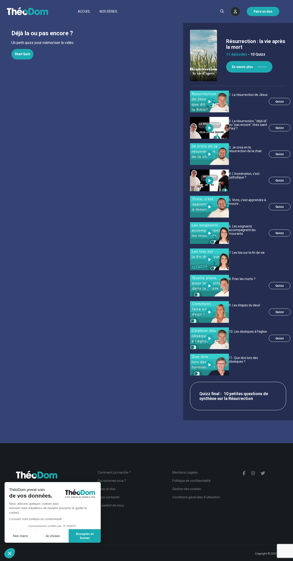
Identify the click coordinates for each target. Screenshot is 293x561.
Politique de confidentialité (191, 481)
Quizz (279, 101)
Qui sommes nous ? (112, 481)
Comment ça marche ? (114, 472)
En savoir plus (242, 67)
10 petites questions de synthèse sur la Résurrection (233, 396)
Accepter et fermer (85, 536)
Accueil (84, 11)
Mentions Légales (185, 472)
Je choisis (53, 536)
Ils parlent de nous (111, 505)
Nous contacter (109, 497)
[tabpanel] (91, 43)
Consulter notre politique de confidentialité (35, 519)
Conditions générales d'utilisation (196, 497)
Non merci (20, 536)
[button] (9, 553)
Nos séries (108, 11)
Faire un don (106, 489)
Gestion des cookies (186, 489)
